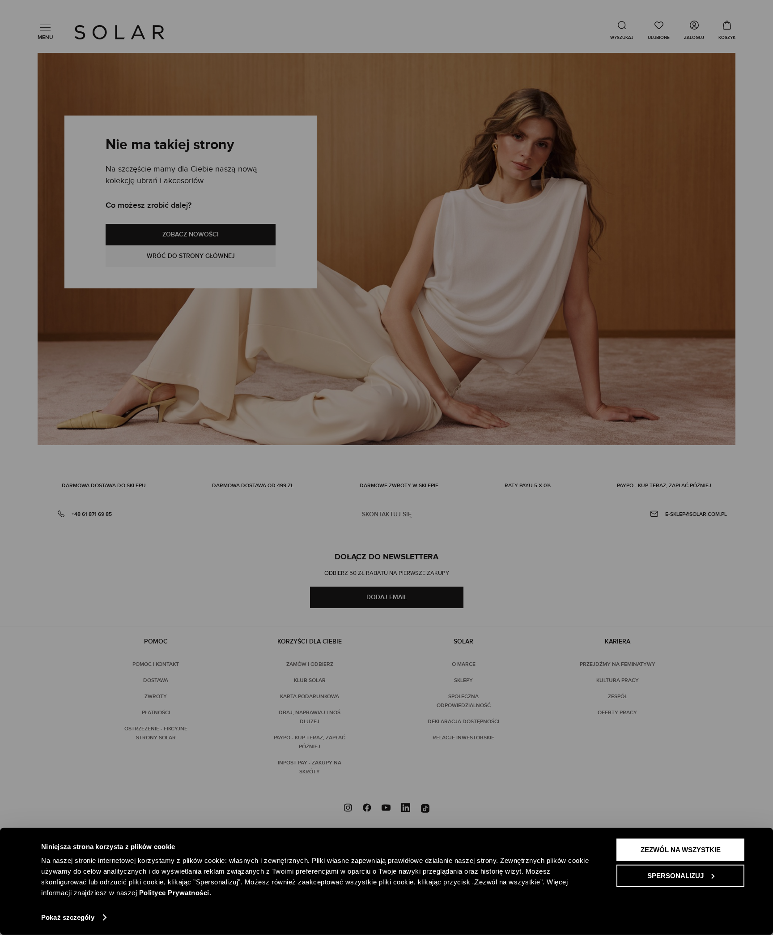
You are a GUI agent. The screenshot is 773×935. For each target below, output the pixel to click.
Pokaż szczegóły (67, 917)
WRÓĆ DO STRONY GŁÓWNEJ (191, 256)
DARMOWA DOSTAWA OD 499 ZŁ (252, 485)
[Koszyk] (726, 30)
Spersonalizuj (675, 875)
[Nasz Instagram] (348, 808)
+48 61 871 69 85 (92, 514)
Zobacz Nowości (190, 234)
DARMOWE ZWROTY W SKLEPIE (399, 485)
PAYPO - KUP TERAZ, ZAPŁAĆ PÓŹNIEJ (664, 485)
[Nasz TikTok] (425, 808)
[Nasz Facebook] (367, 808)
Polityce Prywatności (174, 892)
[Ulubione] (659, 30)
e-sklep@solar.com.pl (696, 514)
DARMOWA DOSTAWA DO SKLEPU (104, 485)
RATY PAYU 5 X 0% (528, 485)
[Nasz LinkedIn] (405, 808)
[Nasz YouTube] (386, 808)
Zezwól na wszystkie (681, 850)
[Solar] (119, 32)
